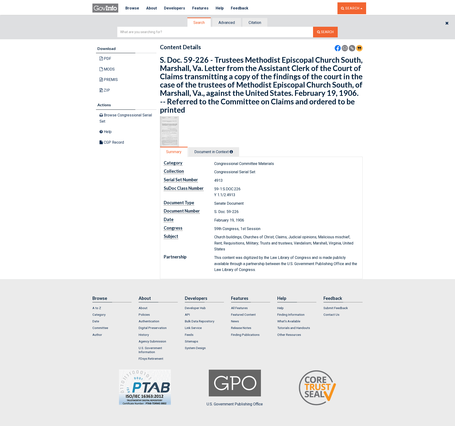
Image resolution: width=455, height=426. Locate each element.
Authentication (149, 321)
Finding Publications (245, 335)
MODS (109, 69)
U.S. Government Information (150, 350)
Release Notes (241, 328)
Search (199, 22)
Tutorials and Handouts (293, 328)
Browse (132, 8)
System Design (195, 348)
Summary (174, 152)
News (235, 321)
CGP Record (113, 142)
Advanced (226, 22)
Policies (144, 314)
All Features (239, 308)
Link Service (193, 328)
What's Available (288, 321)
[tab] (199, 23)
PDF (107, 58)
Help (220, 8)
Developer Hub (195, 308)
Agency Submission (152, 341)
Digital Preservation (153, 328)
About (151, 8)
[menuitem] (112, 308)
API (187, 314)
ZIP (106, 90)
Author (97, 335)
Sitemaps (191, 341)
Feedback (239, 8)
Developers (174, 8)
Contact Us (331, 314)
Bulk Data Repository (199, 321)
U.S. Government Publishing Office (235, 404)
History (144, 335)
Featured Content (243, 314)
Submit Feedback (335, 308)
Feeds (189, 335)
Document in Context (212, 152)
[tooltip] (231, 152)
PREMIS (110, 79)
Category (98, 314)
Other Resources (289, 335)
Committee (100, 328)
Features (200, 8)
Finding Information (291, 314)
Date (95, 321)
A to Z (96, 308)
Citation (255, 22)
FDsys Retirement (151, 358)
